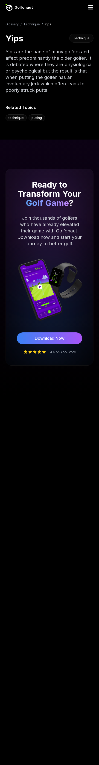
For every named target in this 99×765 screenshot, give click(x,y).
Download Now (49, 338)
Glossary (12, 24)
